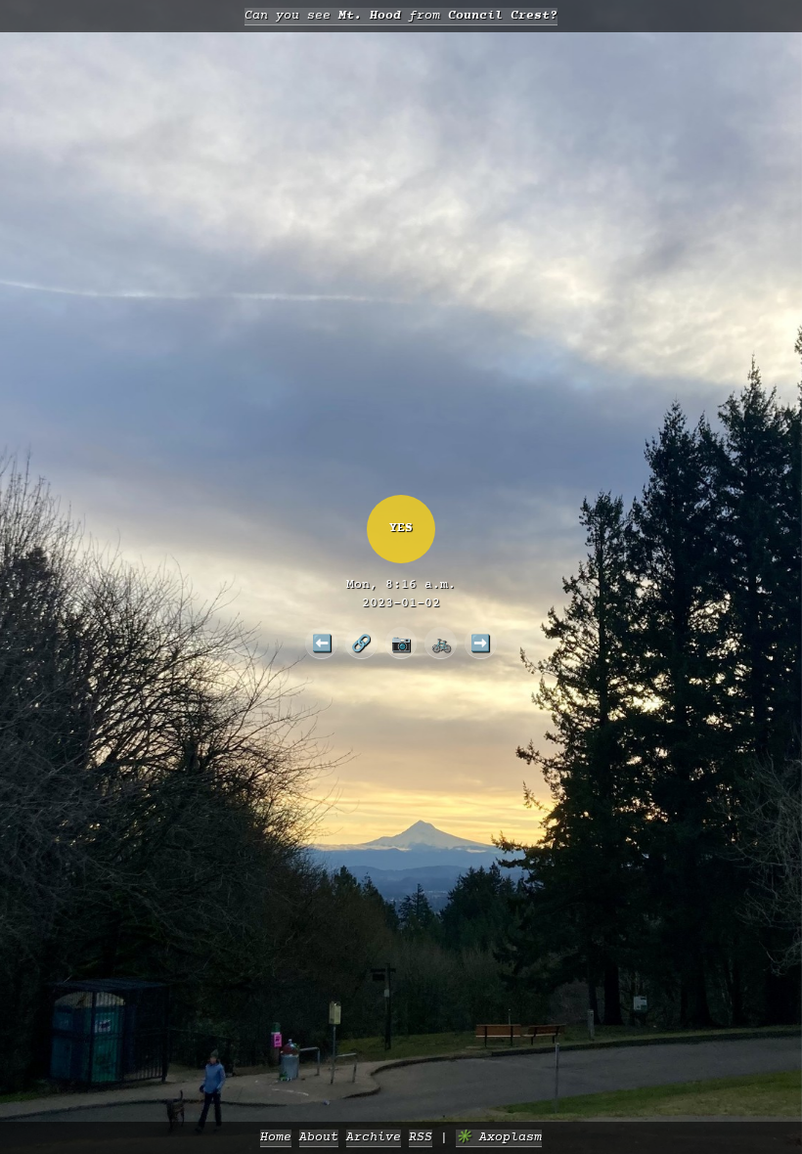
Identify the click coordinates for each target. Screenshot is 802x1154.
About (318, 1138)
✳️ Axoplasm (499, 1138)
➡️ (480, 642)
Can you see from (401, 16)
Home (275, 1138)
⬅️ (322, 642)
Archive (373, 1138)
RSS (420, 1138)
